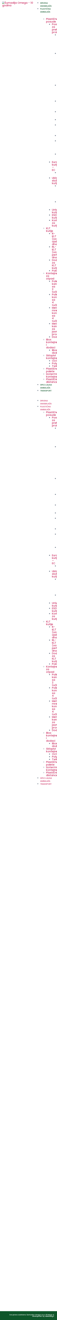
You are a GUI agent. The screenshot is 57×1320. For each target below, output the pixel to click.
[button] (44, 393)
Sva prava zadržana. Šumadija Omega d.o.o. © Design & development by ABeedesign (31, 1315)
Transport (46, 390)
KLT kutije (49, 229)
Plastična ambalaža (45, 10)
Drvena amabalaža (46, 4)
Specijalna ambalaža (46, 386)
